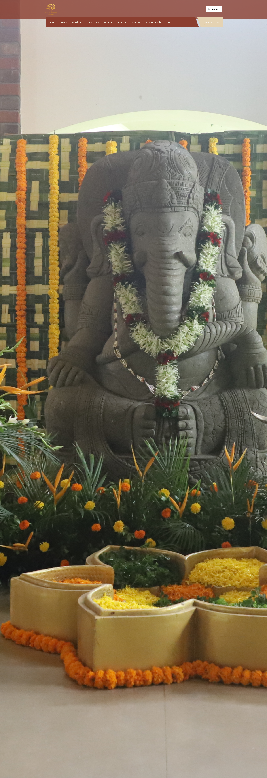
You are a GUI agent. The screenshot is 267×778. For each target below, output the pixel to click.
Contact (121, 22)
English (214, 9)
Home (51, 22)
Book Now (212, 22)
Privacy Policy (154, 22)
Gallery (107, 22)
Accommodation (71, 22)
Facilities (93, 22)
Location (136, 22)
